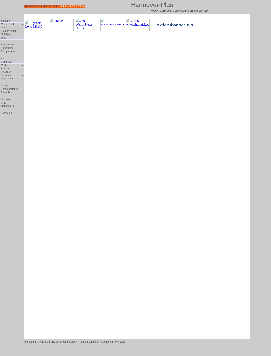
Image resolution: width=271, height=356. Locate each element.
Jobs (3, 37)
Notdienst (6, 34)
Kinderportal (7, 48)
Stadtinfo (6, 20)
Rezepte (5, 92)
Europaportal (8, 51)
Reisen (5, 68)
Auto (3, 58)
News (4, 27)
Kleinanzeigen (9, 31)
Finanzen (6, 72)
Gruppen (6, 99)
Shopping (6, 75)
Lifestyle (5, 85)
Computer (6, 61)
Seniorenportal (9, 44)
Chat (3, 102)
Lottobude (6, 113)
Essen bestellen (9, 89)
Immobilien (7, 78)
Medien (5, 65)
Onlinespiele (8, 106)
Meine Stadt (7, 24)
